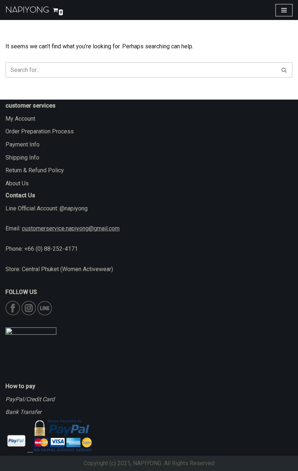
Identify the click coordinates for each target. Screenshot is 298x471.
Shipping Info (22, 157)
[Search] (284, 70)
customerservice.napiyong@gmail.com (71, 228)
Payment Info (22, 144)
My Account (20, 118)
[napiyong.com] (27, 10)
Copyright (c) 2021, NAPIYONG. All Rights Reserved (149, 463)
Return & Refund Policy (34, 170)
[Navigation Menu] (284, 10)
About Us (17, 183)
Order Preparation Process (39, 131)
